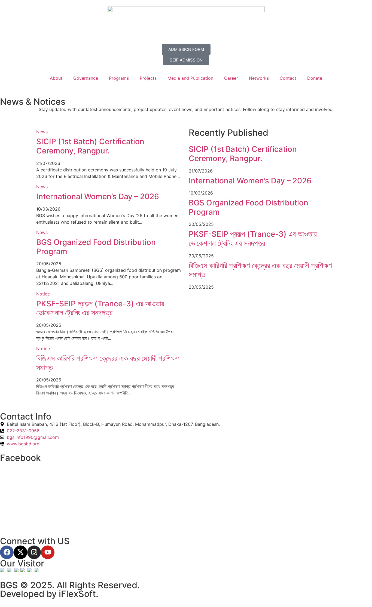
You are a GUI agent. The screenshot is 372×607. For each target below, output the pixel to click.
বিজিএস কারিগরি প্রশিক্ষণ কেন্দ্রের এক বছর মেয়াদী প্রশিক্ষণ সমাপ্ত (107, 363)
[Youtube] (47, 552)
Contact (288, 78)
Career (231, 78)
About (56, 78)
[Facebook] (7, 552)
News (42, 131)
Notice (43, 294)
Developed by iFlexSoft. (49, 593)
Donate (314, 78)
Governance (85, 78)
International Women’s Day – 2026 (97, 196)
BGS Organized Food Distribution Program (96, 247)
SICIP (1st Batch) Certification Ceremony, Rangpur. (90, 146)
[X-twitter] (20, 552)
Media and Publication (190, 78)
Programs (119, 78)
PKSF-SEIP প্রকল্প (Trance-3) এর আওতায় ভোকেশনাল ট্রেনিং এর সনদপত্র (100, 308)
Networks (259, 78)
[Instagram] (34, 552)
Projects (148, 78)
